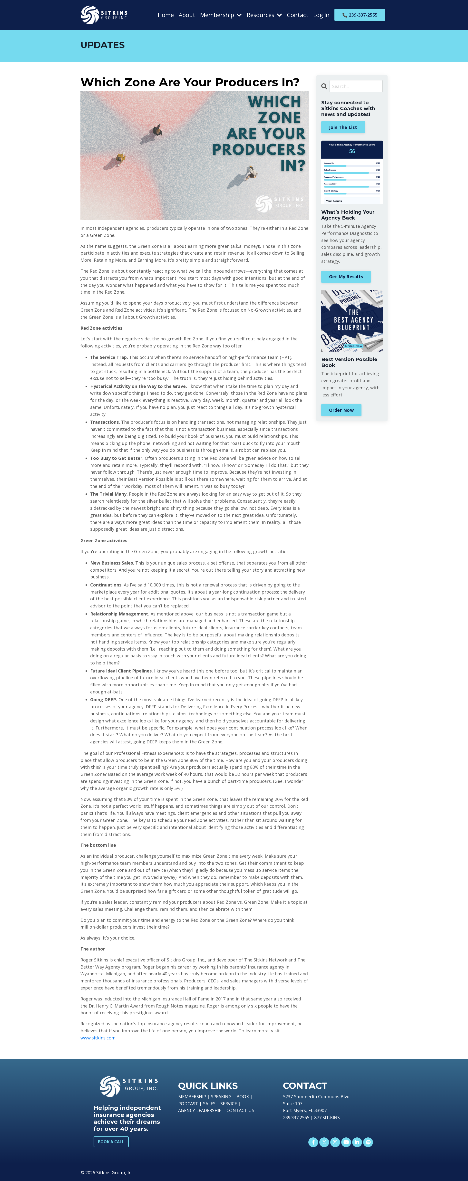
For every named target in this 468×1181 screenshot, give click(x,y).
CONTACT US (240, 1110)
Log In (321, 15)
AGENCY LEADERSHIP (200, 1110)
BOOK (242, 1096)
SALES (209, 1103)
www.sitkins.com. (98, 1038)
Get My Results (346, 276)
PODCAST (188, 1103)
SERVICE (228, 1103)
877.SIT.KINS (327, 1117)
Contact (297, 15)
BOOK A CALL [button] (111, 1141)
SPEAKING (221, 1096)
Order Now (341, 410)
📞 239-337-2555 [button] (360, 15)
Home (166, 15)
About (187, 15)
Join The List (343, 127)
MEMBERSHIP (192, 1096)
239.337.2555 (296, 1117)
